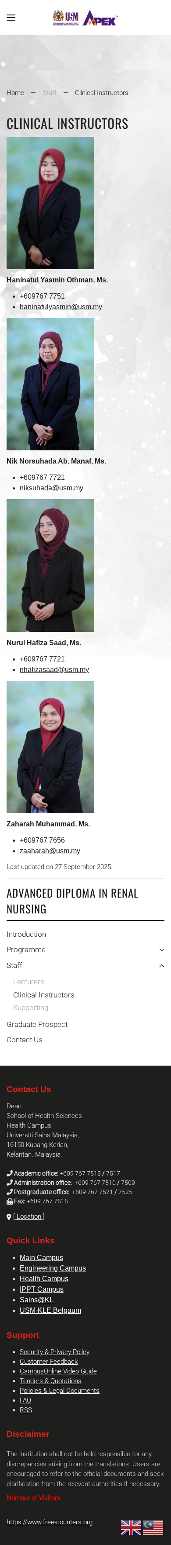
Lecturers (28, 981)
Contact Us (25, 1039)
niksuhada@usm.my (51, 488)
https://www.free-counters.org (50, 1522)
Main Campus (41, 1257)
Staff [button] (14, 965)
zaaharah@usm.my (50, 851)
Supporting (30, 1007)
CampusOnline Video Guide (58, 1371)
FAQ (25, 1400)
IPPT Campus (42, 1289)
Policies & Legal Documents (60, 1391)
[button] (11, 17)
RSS (26, 1410)
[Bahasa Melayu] (153, 1527)
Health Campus (44, 1278)
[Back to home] (85, 17)
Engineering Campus (53, 1268)
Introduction (26, 934)
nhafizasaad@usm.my (54, 669)
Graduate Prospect (37, 1024)
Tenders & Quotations (51, 1381)
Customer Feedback (49, 1362)
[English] (131, 1527)
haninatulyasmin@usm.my (61, 306)
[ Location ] (29, 1216)
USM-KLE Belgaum (50, 1310)
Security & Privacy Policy (54, 1352)
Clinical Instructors (44, 994)
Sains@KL (36, 1300)
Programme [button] (26, 949)
